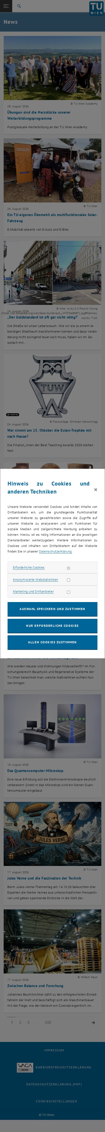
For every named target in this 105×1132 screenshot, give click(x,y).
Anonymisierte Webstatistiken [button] (35, 579)
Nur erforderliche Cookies (52, 626)
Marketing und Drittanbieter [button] (33, 591)
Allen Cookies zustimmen (52, 642)
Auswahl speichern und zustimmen (52, 609)
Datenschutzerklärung (55, 551)
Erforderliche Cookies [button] (29, 567)
